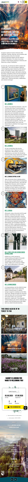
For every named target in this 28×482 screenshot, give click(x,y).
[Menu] (23, 2)
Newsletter (14, 449)
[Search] (21, 2)
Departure (17, 397)
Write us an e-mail (14, 427)
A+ (15, 479)
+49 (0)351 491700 (15, 425)
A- (12, 479)
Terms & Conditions (14, 466)
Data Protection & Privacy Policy (14, 464)
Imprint (14, 462)
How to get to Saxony (14, 445)
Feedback (14, 453)
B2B (14, 447)
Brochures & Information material (14, 451)
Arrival (6, 397)
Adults (10, 403)
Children (17, 403)
